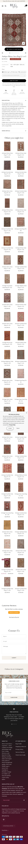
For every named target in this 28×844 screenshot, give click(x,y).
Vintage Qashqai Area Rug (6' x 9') (21, 532)
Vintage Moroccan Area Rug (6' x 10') (7, 343)
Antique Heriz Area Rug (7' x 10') (7, 267)
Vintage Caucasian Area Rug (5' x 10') (7, 286)
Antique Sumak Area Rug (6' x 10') (20, 438)
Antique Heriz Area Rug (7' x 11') (7, 438)
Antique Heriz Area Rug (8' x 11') (7, 457)
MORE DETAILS (6, 130)
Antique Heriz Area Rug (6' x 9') (7, 324)
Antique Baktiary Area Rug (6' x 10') (7, 362)
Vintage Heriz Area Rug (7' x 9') (7, 400)
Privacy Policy (19, 749)
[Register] (24, 800)
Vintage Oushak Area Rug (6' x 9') (7, 570)
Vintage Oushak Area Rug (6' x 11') (21, 513)
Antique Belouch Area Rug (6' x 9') (21, 475)
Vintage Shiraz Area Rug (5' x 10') (20, 248)
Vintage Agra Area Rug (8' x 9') (21, 400)
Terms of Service (20, 752)
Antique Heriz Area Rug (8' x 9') (7, 191)
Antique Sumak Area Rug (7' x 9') (7, 173)
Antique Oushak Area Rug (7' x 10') (21, 191)
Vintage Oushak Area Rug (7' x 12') (21, 267)
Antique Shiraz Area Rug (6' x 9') (20, 154)
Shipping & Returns (21, 746)
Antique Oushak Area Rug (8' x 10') (7, 248)
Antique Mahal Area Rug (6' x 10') (20, 343)
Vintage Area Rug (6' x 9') (21, 381)
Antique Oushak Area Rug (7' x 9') (21, 362)
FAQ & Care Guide (20, 755)
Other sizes (14, 72)
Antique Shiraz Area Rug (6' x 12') (7, 210)
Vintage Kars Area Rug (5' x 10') (21, 494)
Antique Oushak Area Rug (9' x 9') (7, 475)
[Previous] (2, 53)
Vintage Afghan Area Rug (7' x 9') (20, 286)
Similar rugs (6, 72)
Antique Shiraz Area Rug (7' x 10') (7, 154)
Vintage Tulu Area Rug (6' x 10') (7, 513)
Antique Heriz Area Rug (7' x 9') (7, 532)
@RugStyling (5, 815)
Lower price (23, 72)
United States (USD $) (8, 825)
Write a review (14, 612)
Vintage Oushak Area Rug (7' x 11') (21, 457)
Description (6, 100)
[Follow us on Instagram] (3, 819)
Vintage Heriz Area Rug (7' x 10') (7, 551)
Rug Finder (19, 743)
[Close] (26, 413)
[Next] (25, 53)
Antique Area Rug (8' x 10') (21, 229)
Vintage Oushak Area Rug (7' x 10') (7, 494)
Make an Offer (15, 59)
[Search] (5, 6)
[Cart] (25, 6)
